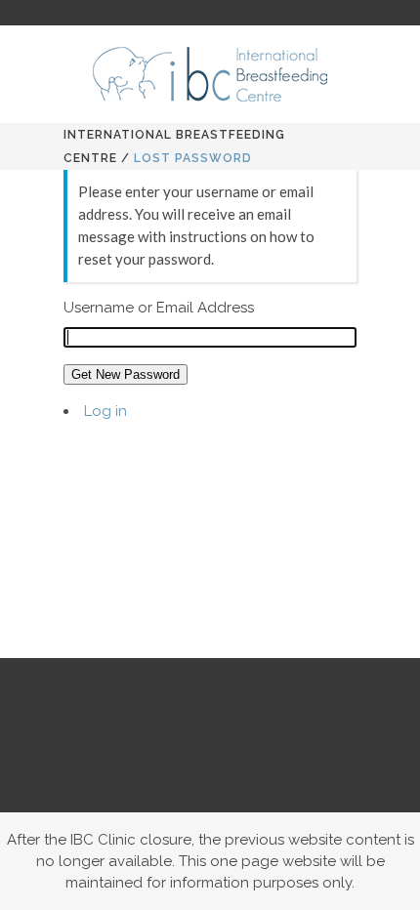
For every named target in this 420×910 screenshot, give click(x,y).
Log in (105, 411)
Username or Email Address (158, 307)
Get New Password (125, 374)
